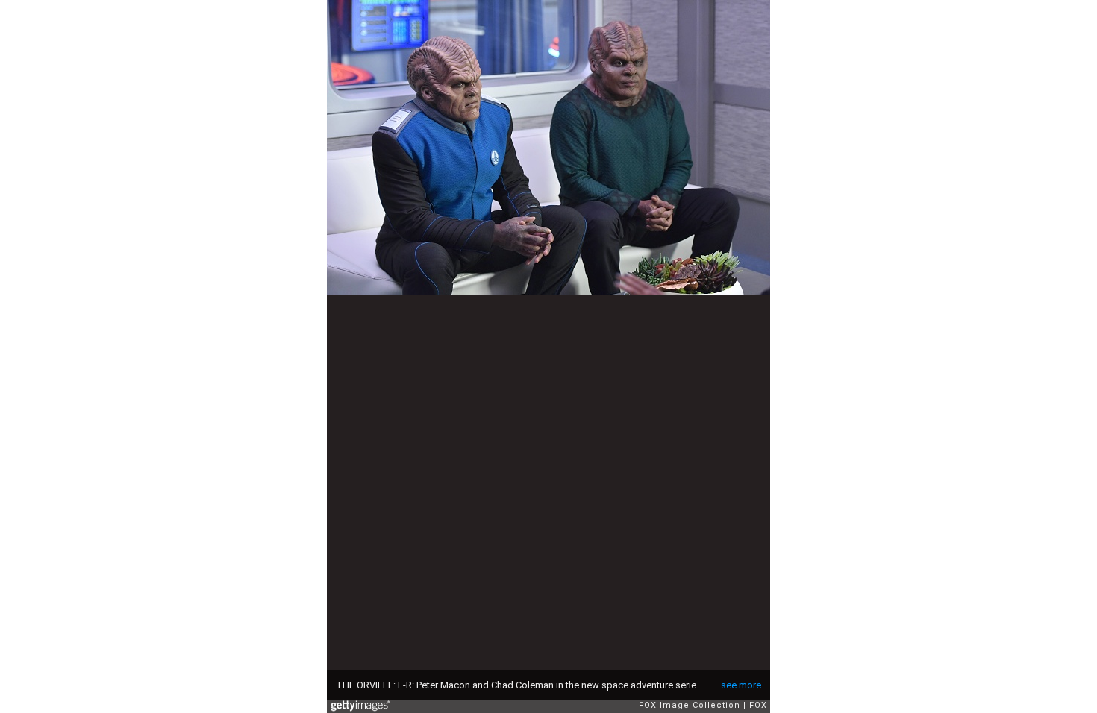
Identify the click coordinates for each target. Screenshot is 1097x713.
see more (741, 685)
